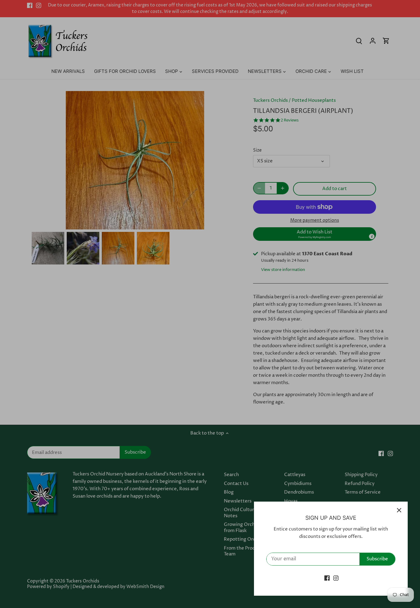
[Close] (399, 510)
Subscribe (377, 559)
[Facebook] (327, 578)
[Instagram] (336, 578)
